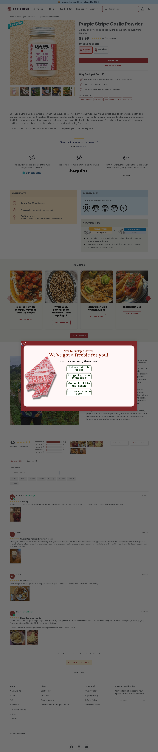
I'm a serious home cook (79, 392)
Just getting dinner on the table (79, 376)
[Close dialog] (24, 344)
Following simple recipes (79, 368)
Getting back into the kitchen (79, 384)
